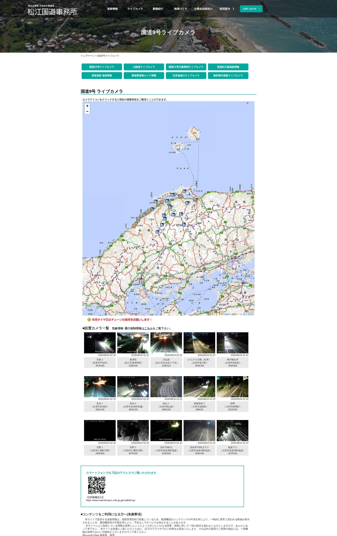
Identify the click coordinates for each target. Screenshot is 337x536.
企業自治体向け (203, 8)
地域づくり (180, 8)
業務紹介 (158, 8)
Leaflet (226, 313)
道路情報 (112, 8)
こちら (148, 328)
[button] (194, 200)
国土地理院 (248, 313)
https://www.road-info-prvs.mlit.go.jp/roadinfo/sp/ (110, 500)
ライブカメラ (135, 8)
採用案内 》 (226, 8)
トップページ (87, 55)
